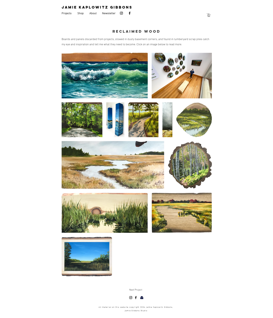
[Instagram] (121, 13)
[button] (209, 15)
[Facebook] (130, 13)
